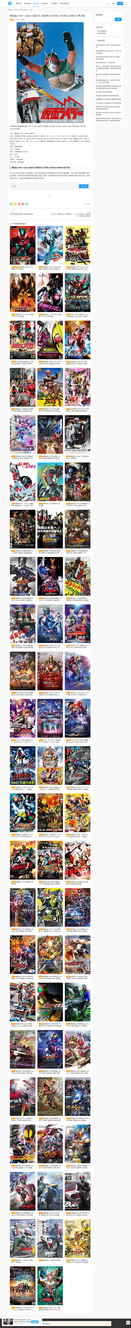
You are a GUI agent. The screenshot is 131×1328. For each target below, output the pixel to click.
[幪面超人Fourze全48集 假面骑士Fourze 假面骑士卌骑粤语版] (22, 1002)
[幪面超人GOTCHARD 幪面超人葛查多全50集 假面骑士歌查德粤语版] (50, 245)
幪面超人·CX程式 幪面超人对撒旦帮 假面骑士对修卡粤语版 (22, 646)
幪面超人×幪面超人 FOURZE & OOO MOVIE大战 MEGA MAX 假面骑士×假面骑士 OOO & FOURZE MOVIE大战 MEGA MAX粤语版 (22, 835)
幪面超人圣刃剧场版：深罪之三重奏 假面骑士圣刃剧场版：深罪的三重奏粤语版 (50, 457)
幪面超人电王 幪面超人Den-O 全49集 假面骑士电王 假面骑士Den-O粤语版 (77, 1072)
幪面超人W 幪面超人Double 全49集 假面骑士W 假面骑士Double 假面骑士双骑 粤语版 (77, 1025)
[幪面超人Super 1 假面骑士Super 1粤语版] (77, 434)
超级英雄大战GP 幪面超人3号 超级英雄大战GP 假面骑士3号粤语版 (50, 883)
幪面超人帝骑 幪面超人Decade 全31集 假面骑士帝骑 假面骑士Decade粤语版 (22, 1072)
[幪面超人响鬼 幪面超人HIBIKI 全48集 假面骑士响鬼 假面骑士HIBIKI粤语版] (50, 1096)
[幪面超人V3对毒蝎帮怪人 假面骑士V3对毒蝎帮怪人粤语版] (77, 576)
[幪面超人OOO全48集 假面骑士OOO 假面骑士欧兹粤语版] (50, 1002)
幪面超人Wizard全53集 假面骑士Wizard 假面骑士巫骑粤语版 (77, 977)
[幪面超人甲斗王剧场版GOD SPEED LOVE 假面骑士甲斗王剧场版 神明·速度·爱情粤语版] (77, 482)
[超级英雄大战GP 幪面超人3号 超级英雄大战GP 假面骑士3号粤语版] (50, 860)
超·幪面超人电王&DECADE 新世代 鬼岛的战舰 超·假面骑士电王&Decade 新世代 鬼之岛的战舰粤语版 (77, 410)
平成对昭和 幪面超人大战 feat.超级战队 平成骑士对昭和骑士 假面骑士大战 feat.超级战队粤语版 (22, 363)
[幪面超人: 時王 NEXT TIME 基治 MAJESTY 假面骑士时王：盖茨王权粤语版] (77, 671)
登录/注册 (84, 186)
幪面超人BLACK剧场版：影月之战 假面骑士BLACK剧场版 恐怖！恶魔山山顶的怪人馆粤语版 (50, 410)
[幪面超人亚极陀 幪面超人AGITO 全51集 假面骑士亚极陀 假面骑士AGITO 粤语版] (77, 1144)
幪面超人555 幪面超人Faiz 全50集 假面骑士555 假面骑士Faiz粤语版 (22, 1167)
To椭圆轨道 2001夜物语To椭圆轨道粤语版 (108, 99)
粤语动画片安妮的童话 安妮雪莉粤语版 (107, 95)
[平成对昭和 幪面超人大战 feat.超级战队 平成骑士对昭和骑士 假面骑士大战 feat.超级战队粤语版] (22, 340)
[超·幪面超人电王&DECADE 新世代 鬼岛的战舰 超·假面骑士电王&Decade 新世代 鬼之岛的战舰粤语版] (77, 387)
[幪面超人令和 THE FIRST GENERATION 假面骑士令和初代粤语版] (50, 340)
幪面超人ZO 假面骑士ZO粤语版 (49, 504)
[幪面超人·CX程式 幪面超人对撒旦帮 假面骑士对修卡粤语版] (22, 623)
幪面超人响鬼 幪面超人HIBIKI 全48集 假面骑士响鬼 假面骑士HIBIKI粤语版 (50, 1119)
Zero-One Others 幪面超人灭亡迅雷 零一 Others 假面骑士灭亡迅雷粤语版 (50, 741)
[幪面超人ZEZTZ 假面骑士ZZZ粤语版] (22, 245)
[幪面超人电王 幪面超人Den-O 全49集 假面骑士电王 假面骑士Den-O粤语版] (77, 1049)
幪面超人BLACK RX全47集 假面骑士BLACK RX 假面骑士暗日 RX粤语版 (50, 1214)
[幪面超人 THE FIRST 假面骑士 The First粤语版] (50, 292)
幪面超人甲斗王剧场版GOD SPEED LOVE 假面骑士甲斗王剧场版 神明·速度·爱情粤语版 (77, 504)
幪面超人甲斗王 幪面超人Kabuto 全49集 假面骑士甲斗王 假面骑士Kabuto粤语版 (22, 1119)
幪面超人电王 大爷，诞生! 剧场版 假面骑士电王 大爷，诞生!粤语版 (50, 1308)
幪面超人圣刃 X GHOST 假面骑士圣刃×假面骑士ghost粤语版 (50, 694)
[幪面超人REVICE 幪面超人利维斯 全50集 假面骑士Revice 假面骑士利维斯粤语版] (22, 434)
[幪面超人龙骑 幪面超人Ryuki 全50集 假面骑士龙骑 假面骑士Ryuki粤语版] (50, 1144)
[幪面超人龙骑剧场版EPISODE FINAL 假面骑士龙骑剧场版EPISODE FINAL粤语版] (22, 576)
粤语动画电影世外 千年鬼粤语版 (105, 62)
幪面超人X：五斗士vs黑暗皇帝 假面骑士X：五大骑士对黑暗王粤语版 (22, 504)
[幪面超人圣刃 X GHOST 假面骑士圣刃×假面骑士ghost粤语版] (50, 671)
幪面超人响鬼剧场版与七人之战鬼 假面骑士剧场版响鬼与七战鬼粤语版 (22, 552)
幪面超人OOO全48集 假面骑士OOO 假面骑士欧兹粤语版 (50, 1025)
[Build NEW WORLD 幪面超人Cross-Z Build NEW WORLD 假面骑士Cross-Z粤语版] (77, 718)
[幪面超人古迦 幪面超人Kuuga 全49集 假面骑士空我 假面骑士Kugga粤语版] (22, 1191)
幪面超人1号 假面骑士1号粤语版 (22, 883)
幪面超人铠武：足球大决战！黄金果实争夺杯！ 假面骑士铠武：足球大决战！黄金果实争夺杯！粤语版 (77, 835)
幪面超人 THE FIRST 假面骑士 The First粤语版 (50, 315)
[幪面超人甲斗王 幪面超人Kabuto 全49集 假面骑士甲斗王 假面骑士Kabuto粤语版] (22, 1096)
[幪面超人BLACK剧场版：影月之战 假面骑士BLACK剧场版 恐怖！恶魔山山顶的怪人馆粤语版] (50, 387)
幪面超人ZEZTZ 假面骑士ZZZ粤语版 (22, 268)
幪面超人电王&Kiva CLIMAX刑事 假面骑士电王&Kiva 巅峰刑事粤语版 (77, 268)
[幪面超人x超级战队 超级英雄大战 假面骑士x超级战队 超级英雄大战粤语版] (22, 387)
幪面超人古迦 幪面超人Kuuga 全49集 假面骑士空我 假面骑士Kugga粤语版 (22, 1214)
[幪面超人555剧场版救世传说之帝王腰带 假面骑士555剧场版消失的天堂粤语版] (77, 529)
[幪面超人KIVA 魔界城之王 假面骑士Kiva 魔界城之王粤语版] (77, 1238)
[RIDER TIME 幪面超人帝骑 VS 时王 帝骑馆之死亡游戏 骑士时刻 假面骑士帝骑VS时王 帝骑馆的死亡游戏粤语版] (77, 623)
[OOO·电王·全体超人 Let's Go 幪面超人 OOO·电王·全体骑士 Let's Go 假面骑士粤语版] (77, 292)
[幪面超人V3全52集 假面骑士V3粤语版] (22, 1238)
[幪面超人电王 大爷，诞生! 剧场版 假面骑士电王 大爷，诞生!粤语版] (50, 1285)
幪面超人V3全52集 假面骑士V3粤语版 (22, 1261)
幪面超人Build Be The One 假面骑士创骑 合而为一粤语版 (77, 788)
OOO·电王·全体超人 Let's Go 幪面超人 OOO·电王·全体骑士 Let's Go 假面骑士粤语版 (77, 315)
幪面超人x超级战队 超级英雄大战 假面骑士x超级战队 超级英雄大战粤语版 (22, 410)
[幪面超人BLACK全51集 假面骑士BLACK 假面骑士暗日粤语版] (77, 1191)
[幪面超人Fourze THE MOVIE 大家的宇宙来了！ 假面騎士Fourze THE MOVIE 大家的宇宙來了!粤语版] (22, 765)
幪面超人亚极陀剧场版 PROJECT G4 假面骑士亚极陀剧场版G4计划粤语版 (50, 599)
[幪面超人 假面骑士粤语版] (50, 1238)
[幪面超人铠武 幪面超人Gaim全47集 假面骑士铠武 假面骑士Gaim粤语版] (50, 954)
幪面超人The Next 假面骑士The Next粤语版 (22, 315)
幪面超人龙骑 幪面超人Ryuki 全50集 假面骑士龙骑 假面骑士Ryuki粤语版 (50, 1167)
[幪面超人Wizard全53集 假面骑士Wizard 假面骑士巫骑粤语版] (77, 954)
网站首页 (19, 3)
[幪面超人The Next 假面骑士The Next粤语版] (22, 292)
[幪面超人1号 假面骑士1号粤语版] (22, 860)
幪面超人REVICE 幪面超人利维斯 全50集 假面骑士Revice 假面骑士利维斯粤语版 (22, 457)
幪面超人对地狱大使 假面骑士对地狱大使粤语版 (77, 883)
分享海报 (87, 204)
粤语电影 (36, 3)
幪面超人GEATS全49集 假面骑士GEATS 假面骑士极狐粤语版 (77, 363)
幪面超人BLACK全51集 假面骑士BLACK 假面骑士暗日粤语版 (77, 1214)
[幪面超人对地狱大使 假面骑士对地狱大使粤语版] (77, 860)
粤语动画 (27, 3)
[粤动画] (10, 3)
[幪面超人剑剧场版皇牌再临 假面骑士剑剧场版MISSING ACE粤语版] (50, 529)
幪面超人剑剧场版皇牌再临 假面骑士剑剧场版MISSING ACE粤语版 (50, 552)
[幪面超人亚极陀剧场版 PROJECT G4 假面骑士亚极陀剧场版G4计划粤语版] (50, 576)
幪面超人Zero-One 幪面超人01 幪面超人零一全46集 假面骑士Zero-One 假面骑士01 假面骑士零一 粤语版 (50, 930)
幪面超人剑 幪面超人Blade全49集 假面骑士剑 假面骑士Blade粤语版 (77, 1119)
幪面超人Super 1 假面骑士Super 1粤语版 (77, 457)
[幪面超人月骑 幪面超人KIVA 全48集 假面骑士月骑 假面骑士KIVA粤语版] (50, 1049)
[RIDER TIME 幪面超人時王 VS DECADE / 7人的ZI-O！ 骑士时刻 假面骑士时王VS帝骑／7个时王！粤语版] (22, 718)
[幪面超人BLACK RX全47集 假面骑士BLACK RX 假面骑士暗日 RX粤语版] (50, 1191)
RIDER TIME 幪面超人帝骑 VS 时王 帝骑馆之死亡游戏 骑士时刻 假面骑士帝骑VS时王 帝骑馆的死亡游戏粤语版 (77, 646)
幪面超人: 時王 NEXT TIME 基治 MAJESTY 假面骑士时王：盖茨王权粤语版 (77, 694)
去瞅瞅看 (34, 1322)
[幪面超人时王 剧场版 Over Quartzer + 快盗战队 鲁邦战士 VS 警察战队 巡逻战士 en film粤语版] (50, 765)
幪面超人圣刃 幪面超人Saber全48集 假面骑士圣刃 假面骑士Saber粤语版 (22, 930)
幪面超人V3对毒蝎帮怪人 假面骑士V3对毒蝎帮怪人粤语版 (77, 599)
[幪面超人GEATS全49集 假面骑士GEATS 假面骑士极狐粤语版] (77, 340)
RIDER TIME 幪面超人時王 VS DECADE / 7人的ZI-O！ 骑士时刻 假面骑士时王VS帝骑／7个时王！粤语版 (22, 741)
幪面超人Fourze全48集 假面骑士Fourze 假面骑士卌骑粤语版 (22, 1025)
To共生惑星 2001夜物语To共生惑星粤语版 (108, 103)
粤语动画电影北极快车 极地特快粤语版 (21, 214)
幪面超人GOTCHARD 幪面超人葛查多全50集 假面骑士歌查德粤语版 (50, 268)
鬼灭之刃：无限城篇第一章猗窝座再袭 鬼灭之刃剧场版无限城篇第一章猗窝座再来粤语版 (109, 68)
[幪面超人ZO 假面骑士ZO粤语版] (50, 482)
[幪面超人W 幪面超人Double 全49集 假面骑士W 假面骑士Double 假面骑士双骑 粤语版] (77, 1002)
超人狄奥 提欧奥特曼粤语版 (104, 92)
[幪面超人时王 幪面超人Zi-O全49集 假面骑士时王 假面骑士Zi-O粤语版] (77, 907)
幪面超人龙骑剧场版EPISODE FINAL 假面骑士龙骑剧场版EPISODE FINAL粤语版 (22, 599)
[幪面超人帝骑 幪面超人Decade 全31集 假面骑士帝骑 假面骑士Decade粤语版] (22, 1049)
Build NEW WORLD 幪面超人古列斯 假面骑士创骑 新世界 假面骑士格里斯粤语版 (22, 694)
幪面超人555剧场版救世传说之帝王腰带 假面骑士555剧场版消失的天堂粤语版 (77, 552)
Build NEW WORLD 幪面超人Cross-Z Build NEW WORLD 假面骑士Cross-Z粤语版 (77, 741)
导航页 (55, 3)
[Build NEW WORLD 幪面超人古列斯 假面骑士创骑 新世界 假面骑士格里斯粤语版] (22, 671)
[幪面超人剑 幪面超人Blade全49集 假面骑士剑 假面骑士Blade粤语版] (77, 1096)
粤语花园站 (65, 3)
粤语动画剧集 (15, 228)
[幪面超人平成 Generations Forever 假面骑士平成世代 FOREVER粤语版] (22, 1285)
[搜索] (108, 3)
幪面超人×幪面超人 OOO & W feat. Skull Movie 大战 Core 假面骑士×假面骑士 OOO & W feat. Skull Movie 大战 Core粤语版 (50, 835)
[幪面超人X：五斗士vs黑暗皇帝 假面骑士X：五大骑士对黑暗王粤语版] (22, 482)
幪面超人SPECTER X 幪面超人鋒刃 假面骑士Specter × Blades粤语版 (49, 646)
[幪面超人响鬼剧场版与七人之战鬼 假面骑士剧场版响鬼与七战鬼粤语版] (22, 529)
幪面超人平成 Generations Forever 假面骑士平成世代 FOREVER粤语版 (22, 1308)
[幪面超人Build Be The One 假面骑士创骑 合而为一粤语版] (77, 765)
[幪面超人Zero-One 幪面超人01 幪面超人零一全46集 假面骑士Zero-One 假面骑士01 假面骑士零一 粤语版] (50, 907)
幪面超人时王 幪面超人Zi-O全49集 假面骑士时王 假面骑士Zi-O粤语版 (77, 930)
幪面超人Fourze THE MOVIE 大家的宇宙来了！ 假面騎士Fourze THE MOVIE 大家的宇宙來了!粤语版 (22, 788)
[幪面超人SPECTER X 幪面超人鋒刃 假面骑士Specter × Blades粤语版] (50, 623)
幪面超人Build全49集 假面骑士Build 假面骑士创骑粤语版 (22, 977)
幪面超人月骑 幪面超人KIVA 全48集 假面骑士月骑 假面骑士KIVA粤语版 (50, 1072)
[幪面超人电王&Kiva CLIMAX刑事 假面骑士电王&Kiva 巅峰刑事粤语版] (77, 245)
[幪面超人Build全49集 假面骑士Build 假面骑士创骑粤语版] (22, 954)
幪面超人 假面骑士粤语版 (50, 1260)
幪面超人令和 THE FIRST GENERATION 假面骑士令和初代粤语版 (50, 363)
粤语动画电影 (21, 19)
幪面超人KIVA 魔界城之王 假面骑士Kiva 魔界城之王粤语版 (77, 1261)
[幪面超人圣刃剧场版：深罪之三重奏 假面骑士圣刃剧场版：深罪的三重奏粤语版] (50, 434)
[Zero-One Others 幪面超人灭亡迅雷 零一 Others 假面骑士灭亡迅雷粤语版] (50, 718)
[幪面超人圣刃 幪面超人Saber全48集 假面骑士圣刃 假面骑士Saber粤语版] (22, 907)
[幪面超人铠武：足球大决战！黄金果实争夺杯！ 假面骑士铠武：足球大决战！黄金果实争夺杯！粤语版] (77, 813)
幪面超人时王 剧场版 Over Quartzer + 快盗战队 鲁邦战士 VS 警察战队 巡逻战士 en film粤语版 (50, 788)
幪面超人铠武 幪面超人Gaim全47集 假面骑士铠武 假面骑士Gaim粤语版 (50, 977)
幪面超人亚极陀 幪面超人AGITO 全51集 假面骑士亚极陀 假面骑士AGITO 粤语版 (77, 1167)
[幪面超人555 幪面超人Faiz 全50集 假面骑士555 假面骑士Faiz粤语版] (22, 1144)
